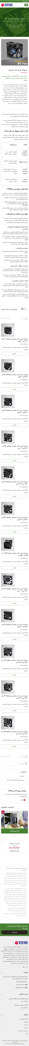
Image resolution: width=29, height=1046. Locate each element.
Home (21, 25)
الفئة (18, 25)
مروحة (12, 909)
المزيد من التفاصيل (14, 850)
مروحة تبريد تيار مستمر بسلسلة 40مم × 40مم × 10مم (15, 625)
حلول (26, 1033)
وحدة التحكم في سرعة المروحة (20, 913)
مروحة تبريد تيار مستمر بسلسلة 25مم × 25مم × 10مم (15, 411)
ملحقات (9, 909)
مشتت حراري (11, 913)
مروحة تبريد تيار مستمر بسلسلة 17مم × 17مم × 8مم (15, 340)
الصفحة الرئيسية (24, 1019)
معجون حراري (23, 911)
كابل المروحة (18, 911)
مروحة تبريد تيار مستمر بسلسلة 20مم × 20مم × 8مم (15, 376)
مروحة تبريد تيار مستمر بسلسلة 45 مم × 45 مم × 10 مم (14, 733)
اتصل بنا (24, 915)
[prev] (2, 304)
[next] (26, 304)
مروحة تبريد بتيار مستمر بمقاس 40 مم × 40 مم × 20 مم (14, 661)
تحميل (22, 800)
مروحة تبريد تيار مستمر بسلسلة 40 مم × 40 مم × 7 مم (14, 590)
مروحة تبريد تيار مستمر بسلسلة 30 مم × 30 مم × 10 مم (14, 483)
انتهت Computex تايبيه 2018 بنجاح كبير (18, 998)
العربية (26, 1)
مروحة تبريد (9, 25)
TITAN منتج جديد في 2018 (21, 1005)
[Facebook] (27, 967)
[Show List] (22, 309)
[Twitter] (25, 967)
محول (14, 911)
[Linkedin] (23, 967)
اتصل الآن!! (14, 932)
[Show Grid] (24, 309)
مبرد (14, 909)
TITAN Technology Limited (16, 1040)
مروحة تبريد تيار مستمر (14, 26)
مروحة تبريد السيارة (23, 1030)
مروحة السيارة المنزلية (12, 908)
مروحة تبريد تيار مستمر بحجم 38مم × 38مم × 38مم (15, 554)
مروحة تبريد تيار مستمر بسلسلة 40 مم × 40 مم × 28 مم (14, 697)
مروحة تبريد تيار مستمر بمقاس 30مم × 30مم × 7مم (15, 447)
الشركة (26, 1022)
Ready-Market (8, 1043)
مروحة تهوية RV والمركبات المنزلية (15, 780)
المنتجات (14, 25)
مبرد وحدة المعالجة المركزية (21, 909)
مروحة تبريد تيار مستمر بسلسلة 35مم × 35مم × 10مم (15, 518)
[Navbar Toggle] (26, 5)
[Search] (26, 763)
